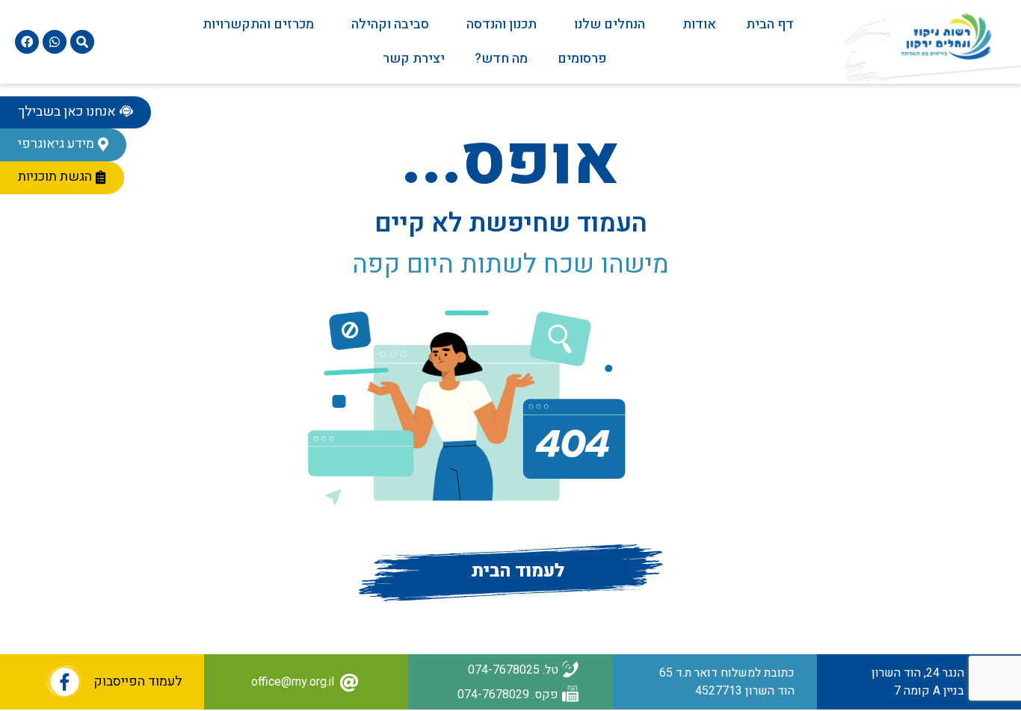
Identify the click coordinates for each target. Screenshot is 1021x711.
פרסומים (582, 59)
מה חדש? (501, 59)
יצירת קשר (414, 59)
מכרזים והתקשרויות (258, 24)
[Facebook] (27, 42)
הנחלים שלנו (609, 24)
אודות (699, 24)
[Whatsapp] (55, 42)
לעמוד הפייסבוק (137, 681)
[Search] (82, 42)
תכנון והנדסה (501, 24)
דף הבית (770, 24)
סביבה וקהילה (390, 24)
